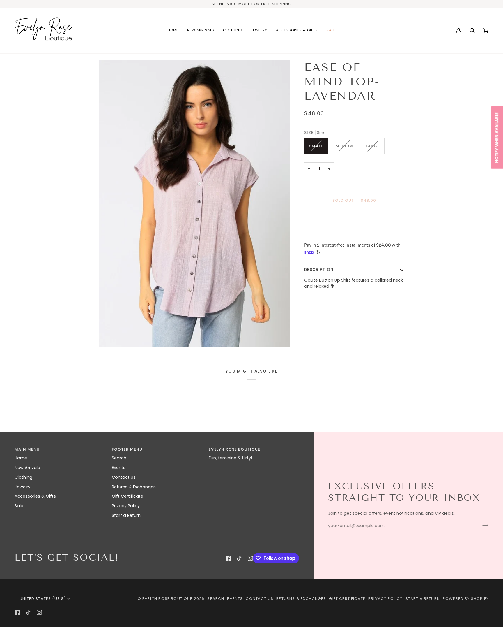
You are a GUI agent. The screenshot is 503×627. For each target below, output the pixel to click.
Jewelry (22, 487)
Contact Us (124, 477)
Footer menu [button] (127, 449)
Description (319, 269)
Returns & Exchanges (134, 487)
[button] (233, 30)
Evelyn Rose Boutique (167, 598)
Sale (19, 506)
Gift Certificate (127, 496)
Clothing (23, 477)
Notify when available (497, 137)
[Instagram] (250, 558)
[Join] (480, 525)
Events (118, 467)
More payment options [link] (328, 235)
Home (21, 458)
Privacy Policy (126, 506)
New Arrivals (27, 467)
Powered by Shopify (465, 598)
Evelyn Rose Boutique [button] (234, 449)
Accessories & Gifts (35, 496)
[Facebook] (228, 558)
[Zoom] (194, 203)
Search (119, 458)
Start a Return (126, 515)
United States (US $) (43, 598)
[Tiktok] (239, 558)
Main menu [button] (27, 449)
